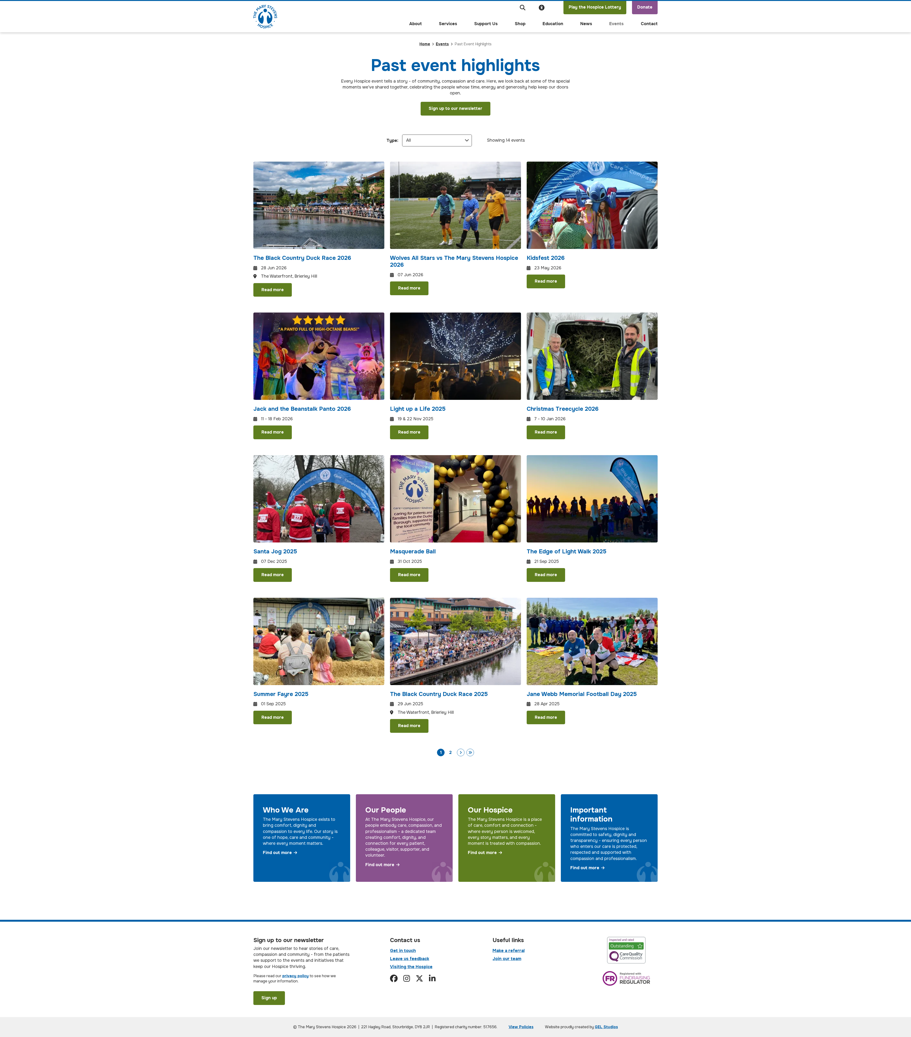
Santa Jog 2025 (275, 551)
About (415, 23)
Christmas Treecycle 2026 (563, 408)
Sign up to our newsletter (455, 108)
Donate (644, 7)
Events (616, 23)
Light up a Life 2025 (418, 408)
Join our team (507, 958)
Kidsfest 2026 (546, 258)
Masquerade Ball (413, 551)
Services (448, 23)
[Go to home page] (265, 16)
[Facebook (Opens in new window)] (394, 979)
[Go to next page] (461, 752)
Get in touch (403, 950)
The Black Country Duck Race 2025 (439, 694)
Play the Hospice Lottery (595, 7)
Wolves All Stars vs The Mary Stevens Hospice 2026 (454, 261)
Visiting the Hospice (411, 966)
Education (553, 23)
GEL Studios (606, 1026)
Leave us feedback (409, 958)
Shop (520, 23)
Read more (272, 289)
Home (424, 44)
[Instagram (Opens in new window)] (406, 979)
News (586, 23)
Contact (649, 23)
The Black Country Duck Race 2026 (302, 258)
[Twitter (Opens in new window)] (419, 979)
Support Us (486, 23)
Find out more (277, 852)
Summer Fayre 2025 (280, 694)
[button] (522, 7)
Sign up (269, 997)
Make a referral (509, 950)
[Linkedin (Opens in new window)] (432, 979)
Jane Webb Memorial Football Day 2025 (582, 694)
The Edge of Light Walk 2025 (566, 551)
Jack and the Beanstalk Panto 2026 (302, 408)
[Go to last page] (470, 752)
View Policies (521, 1026)
